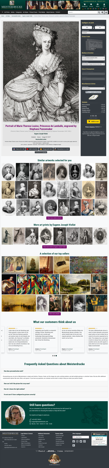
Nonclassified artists (16, 16)
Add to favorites (33, 149)
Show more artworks (54, 314)
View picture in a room (62, 149)
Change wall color (47, 149)
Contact (58, 12)
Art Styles (25, 12)
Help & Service (50, 12)
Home (2, 16)
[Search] (99, 12)
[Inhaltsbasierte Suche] (102, 12)
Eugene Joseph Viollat (27, 16)
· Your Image (41, 435)
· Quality (39, 441)
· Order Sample (41, 447)
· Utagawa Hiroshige (59, 443)
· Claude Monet (58, 437)
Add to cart (94, 121)
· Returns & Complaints (26, 445)
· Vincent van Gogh (59, 435)
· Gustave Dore (58, 445)
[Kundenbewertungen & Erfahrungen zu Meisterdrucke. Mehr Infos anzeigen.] (99, 439)
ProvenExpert (12, 349)
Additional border (85, 30)
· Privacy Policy (24, 441)
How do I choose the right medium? (14, 389)
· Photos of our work (42, 443)
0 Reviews (44, 152)
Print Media (42, 12)
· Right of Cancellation (25, 443)
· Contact (23, 435)
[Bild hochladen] (106, 12)
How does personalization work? (13, 371)
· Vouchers (40, 445)
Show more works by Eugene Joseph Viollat (54, 247)
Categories (19, 12)
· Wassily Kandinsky (59, 441)
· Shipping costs (41, 439)
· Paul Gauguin (58, 439)
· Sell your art (41, 437)
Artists (12, 12)
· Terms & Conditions (25, 439)
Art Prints (7, 12)
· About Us (23, 447)
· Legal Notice (24, 437)
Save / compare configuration (94, 92)
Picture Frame (33, 12)
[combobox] (93, 32)
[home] (2, 12)
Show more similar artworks (54, 218)
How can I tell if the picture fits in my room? (17, 383)
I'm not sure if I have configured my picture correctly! (19, 394)
